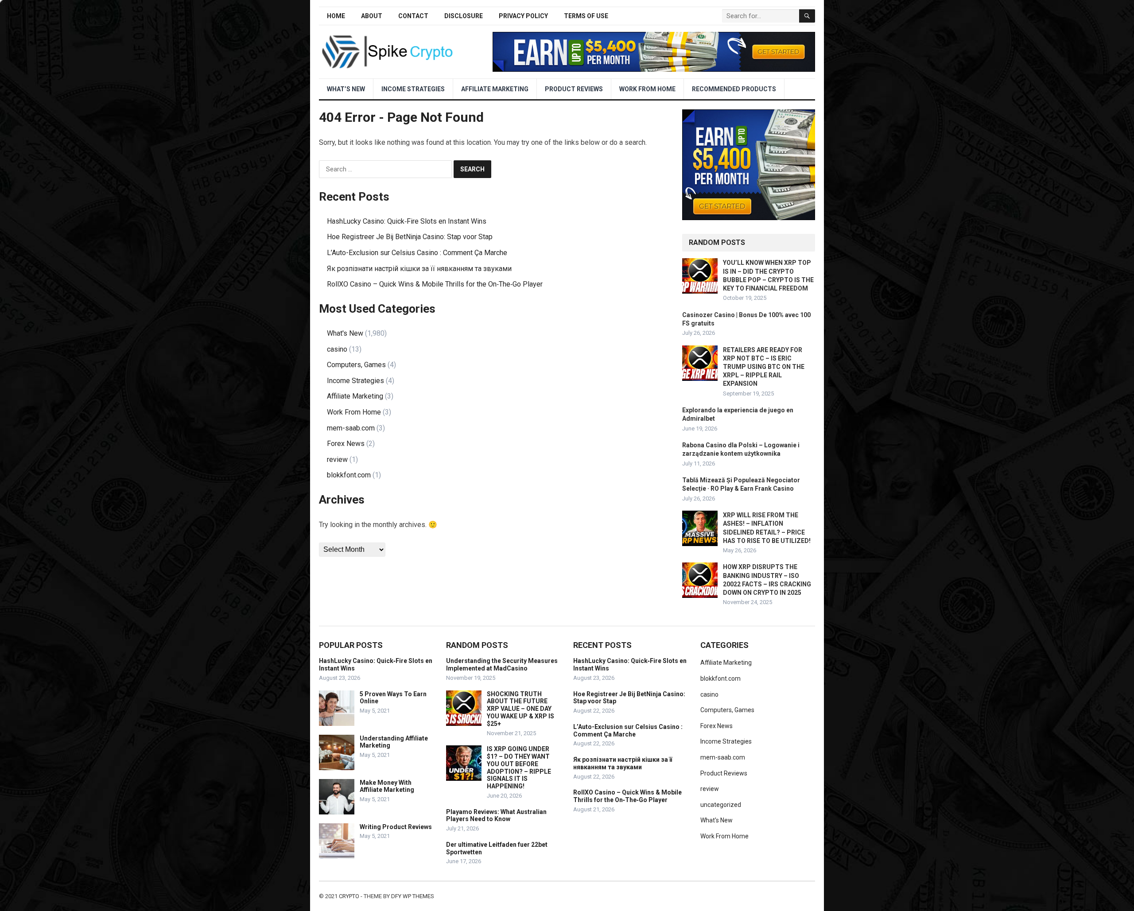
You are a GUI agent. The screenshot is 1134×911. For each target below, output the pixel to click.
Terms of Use (586, 15)
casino (337, 349)
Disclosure (463, 15)
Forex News (346, 443)
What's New (345, 333)
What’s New (346, 89)
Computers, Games (356, 365)
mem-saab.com (351, 428)
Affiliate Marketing (494, 89)
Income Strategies (413, 89)
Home (336, 15)
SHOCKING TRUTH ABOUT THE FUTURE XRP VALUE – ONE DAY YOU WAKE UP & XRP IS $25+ (520, 708)
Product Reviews (574, 89)
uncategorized (720, 804)
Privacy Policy (523, 15)
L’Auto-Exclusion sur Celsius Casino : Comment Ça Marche (417, 252)
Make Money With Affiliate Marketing (387, 786)
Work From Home (647, 89)
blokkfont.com (349, 475)
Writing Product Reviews (396, 826)
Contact (413, 15)
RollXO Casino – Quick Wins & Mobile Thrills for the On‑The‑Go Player (435, 284)
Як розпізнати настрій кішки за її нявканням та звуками (419, 268)
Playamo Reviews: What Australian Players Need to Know (496, 815)
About (371, 15)
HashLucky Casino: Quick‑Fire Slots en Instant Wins (406, 221)
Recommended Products (734, 89)
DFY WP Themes (412, 896)
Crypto (349, 896)
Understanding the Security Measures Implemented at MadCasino (502, 664)
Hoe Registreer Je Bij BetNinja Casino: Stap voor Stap (410, 237)
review (337, 459)
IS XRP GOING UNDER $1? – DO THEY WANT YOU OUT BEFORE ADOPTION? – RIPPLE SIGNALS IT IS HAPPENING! (519, 767)
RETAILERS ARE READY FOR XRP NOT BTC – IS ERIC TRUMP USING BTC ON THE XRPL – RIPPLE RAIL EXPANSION (763, 367)
